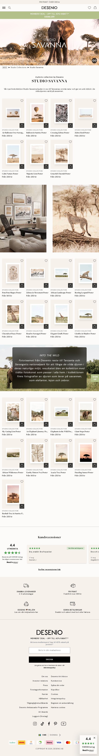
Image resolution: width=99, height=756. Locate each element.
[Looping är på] (94, 60)
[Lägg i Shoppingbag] (22, 125)
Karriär (45, 694)
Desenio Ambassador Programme (33, 707)
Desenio (57, 749)
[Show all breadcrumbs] (4, 67)
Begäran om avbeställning (62, 703)
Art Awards (43, 712)
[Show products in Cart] (95, 8)
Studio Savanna (36, 67)
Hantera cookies (58, 707)
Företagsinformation (39, 690)
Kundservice (56, 681)
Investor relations (40, 681)
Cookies (54, 694)
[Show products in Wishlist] (89, 8)
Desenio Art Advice (59, 676)
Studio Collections (19, 67)
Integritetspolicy (58, 698)
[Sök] (9, 8)
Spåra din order (57, 685)
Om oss (45, 676)
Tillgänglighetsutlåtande (37, 703)
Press (45, 685)
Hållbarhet (43, 698)
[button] (88, 744)
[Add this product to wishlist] (22, 100)
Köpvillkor (55, 690)
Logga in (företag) (40, 716)
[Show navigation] (4, 8)
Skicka (49, 659)
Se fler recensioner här (49, 569)
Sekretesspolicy (49, 668)
